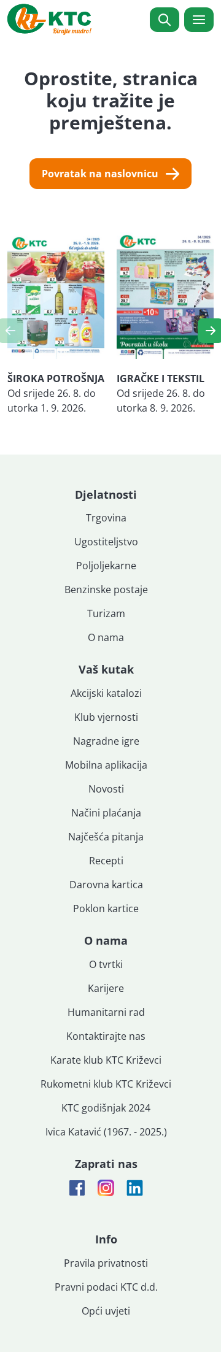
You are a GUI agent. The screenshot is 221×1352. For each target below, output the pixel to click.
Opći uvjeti (106, 1311)
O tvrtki (106, 964)
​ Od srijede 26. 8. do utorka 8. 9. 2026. (161, 393)
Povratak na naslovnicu (100, 173)
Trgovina (106, 517)
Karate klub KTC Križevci (105, 1060)
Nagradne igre (106, 741)
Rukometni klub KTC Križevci (106, 1084)
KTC (49, 19)
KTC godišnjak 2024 (105, 1108)
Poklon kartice (106, 908)
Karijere (106, 988)
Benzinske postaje (106, 589)
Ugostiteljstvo (106, 541)
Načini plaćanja (106, 813)
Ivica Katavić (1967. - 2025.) (106, 1132)
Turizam (106, 613)
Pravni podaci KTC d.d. (106, 1287)
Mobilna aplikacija (106, 765)
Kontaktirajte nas (105, 1036)
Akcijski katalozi (106, 693)
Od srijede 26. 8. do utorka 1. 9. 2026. (55, 393)
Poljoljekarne (106, 565)
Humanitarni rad (106, 1012)
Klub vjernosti (106, 717)
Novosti (106, 789)
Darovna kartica (106, 884)
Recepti (106, 860)
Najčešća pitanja (106, 836)
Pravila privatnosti (106, 1263)
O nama (106, 637)
